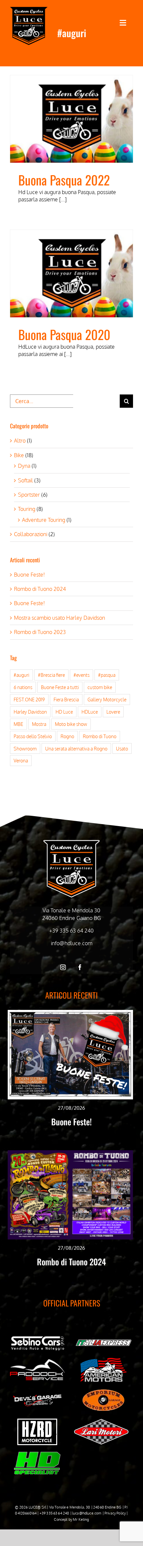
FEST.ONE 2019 (29, 699)
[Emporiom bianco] (103, 1391)
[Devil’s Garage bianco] (37, 1396)
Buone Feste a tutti (60, 687)
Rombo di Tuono (99, 736)
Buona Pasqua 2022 (64, 179)
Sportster (29, 494)
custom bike (99, 687)
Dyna (24, 465)
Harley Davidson (30, 712)
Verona (21, 760)
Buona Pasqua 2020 (64, 334)
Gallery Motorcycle (106, 699)
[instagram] (63, 967)
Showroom (25, 748)
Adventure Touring (43, 520)
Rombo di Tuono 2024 (40, 589)
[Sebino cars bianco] (37, 1337)
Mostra (39, 724)
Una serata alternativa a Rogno (76, 748)
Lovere (113, 712)
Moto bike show (71, 724)
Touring (26, 509)
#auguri (21, 675)
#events (81, 675)
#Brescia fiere (51, 675)
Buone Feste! (29, 574)
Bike (19, 455)
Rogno (67, 736)
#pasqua (106, 675)
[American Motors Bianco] (103, 1360)
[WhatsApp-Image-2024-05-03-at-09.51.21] (101, 1421)
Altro (20, 440)
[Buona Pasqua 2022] (71, 119)
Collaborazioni (30, 534)
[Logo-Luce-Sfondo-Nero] (29, 9)
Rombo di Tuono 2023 (40, 632)
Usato (122, 748)
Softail (25, 480)
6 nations (23, 687)
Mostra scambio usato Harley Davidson (59, 617)
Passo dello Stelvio (33, 736)
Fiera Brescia (66, 699)
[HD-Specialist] (37, 1454)
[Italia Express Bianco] (103, 1341)
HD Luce (64, 712)
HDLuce (89, 712)
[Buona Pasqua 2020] (71, 273)
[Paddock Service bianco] (37, 1362)
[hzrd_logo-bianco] (37, 1421)
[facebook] (80, 967)
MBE (18, 724)
